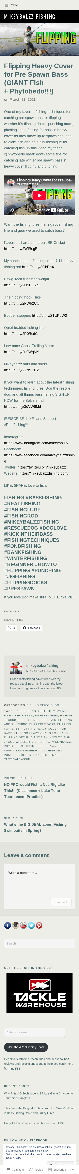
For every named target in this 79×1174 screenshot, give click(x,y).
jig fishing (41, 741)
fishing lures (46, 715)
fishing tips (36, 719)
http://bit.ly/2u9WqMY (21, 352)
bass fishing (25, 711)
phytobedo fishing (20, 746)
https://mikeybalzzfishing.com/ (43, 473)
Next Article (35, 825)
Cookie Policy (13, 1158)
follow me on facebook (25, 1140)
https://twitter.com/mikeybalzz (41, 467)
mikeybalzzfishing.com (46, 670)
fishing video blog (43, 705)
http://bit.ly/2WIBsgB (20, 249)
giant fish (39, 737)
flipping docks (42, 724)
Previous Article (34, 788)
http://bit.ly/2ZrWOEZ (21, 370)
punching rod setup (21, 754)
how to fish (60, 737)
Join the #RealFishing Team (26, 1047)
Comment (60, 902)
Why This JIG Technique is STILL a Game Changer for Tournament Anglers (39, 1096)
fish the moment (52, 711)
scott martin (52, 754)
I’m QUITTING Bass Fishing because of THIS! (34, 1123)
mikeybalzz (61, 741)
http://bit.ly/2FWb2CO (22, 303)
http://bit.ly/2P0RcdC (21, 334)
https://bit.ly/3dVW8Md (22, 407)
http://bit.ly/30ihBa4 (38, 267)
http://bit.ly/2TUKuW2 (49, 315)
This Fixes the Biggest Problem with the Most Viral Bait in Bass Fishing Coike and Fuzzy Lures (39, 1111)
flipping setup (16, 737)
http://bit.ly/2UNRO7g (21, 285)
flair (52, 719)
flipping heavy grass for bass (41, 733)
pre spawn (48, 746)
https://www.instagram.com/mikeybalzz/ (36, 443)
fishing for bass (18, 715)
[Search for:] (39, 943)
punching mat (51, 750)
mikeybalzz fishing (30, 16)
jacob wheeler (17, 741)
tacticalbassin (17, 759)
